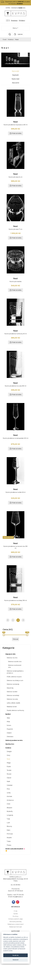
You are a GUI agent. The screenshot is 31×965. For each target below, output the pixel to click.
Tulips (9, 841)
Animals (9, 796)
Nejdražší (15, 75)
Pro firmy (15, 916)
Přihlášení (22, 20)
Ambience (10, 800)
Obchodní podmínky (15, 921)
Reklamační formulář (15, 927)
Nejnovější (15, 71)
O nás (15, 911)
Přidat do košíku (16, 133)
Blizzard (9, 807)
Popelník (10, 729)
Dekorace (10, 736)
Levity (9, 793)
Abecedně (15, 83)
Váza (8, 718)
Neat (8, 759)
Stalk (8, 781)
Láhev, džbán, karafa (13, 703)
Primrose (10, 834)
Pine (8, 789)
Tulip (8, 819)
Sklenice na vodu (12, 699)
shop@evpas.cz (17, 896)
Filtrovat (15, 639)
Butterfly (10, 811)
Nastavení (15, 959)
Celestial (9, 785)
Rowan (9, 774)
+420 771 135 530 (18, 895)
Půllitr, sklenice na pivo (14, 676)
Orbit (8, 804)
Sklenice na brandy (13, 684)
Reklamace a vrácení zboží (15, 924)
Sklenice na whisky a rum (15, 680)
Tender (9, 770)
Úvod (4, 39)
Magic (9, 763)
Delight (9, 751)
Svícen (9, 725)
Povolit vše (16, 955)
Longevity (10, 815)
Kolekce (10, 39)
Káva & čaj (10, 688)
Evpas (9, 766)
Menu (15, 28)
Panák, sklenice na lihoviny (15, 710)
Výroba (15, 913)
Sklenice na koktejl (13, 695)
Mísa (8, 721)
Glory (8, 755)
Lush (8, 822)
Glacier (9, 778)
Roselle (9, 837)
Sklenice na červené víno (14, 666)
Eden (8, 830)
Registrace (14, 20)
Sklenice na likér (12, 691)
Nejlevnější (15, 79)
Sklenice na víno (12, 658)
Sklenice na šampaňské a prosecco (15, 672)
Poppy (9, 845)
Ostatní (9, 733)
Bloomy (9, 826)
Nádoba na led (12, 706)
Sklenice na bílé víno (15, 661)
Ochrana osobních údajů (15, 919)
